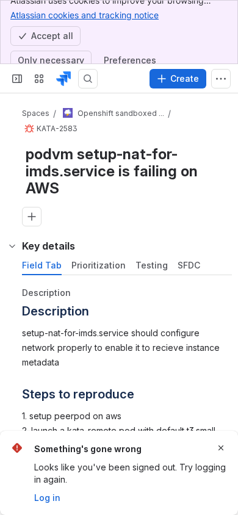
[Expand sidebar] (17, 78)
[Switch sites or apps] (39, 78)
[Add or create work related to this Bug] (31, 216)
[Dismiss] (221, 448)
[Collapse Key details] (12, 246)
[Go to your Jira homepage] (63, 78)
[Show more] (221, 78)
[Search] (88, 78)
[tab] (42, 265)
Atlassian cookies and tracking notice (84, 15)
